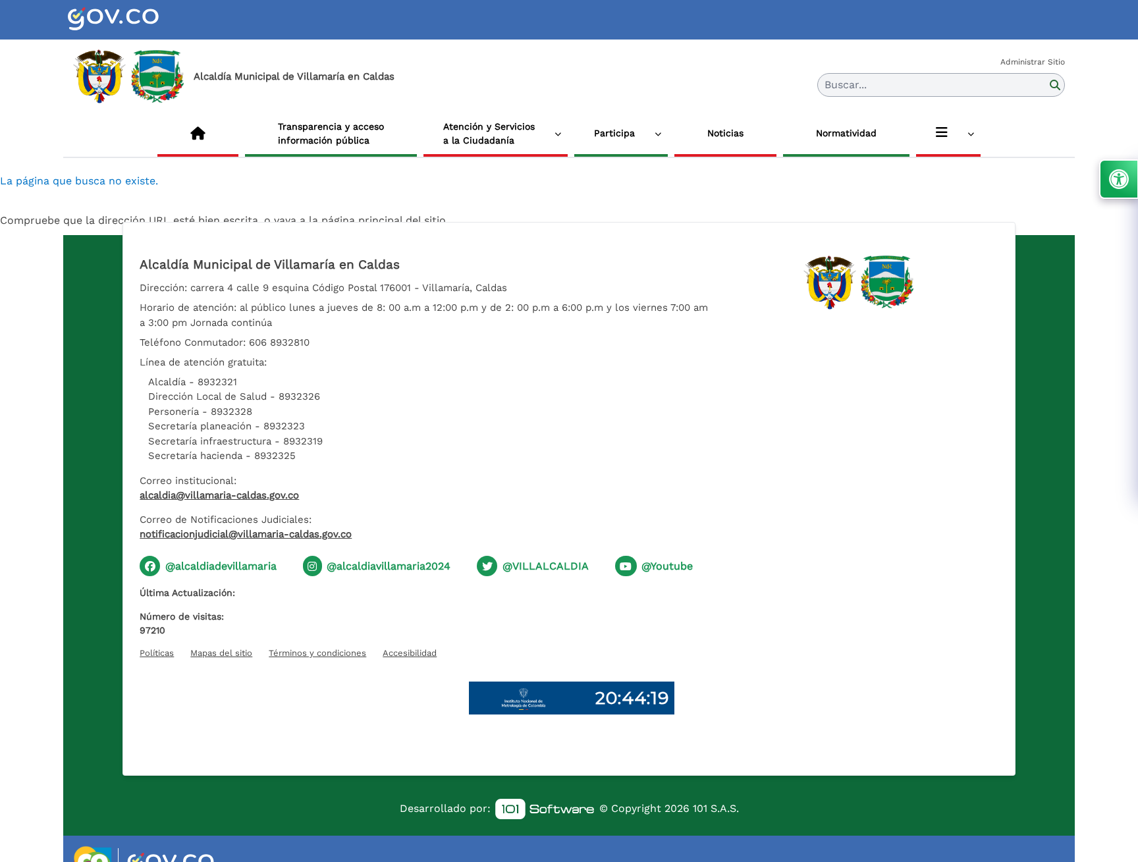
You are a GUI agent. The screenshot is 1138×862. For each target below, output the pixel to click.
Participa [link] (614, 133)
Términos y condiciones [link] (317, 653)
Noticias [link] (725, 133)
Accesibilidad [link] (410, 653)
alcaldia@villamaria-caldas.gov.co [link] (219, 495)
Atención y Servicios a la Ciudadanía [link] (489, 133)
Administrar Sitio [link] (1032, 62)
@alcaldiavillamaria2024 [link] (388, 566)
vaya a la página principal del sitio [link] (360, 220)
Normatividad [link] (846, 133)
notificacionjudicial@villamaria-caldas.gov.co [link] (246, 534)
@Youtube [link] (667, 566)
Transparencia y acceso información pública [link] (331, 133)
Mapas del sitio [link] (221, 653)
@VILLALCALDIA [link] (545, 566)
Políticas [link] (157, 653)
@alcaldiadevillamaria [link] (221, 566)
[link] (129, 20)
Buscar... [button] (846, 84)
